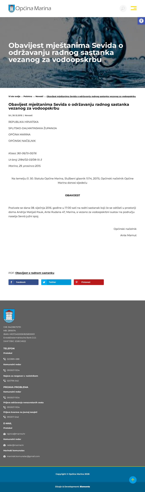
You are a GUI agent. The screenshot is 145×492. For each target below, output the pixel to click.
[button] (141, 20)
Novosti (39, 96)
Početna (28, 96)
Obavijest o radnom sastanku (34, 273)
